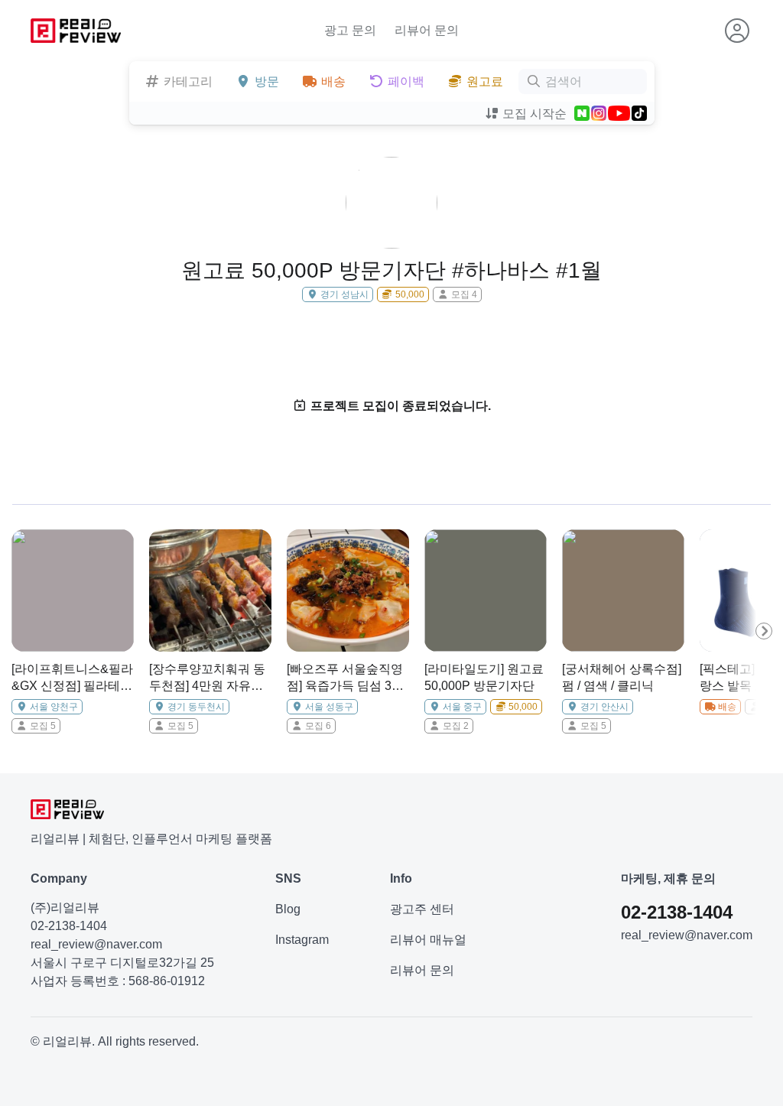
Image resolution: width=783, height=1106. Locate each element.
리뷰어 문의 (427, 30)
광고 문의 (350, 30)
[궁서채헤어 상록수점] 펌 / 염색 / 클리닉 (621, 677)
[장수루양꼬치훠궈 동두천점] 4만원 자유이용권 (207, 678)
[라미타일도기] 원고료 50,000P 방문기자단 (484, 677)
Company (59, 878)
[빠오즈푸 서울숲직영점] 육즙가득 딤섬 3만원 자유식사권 (345, 678)
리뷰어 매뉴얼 (428, 939)
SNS (288, 878)
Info (401, 878)
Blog (288, 909)
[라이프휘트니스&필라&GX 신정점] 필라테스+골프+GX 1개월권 (72, 678)
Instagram (302, 939)
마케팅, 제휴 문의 (668, 878)
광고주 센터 (422, 909)
